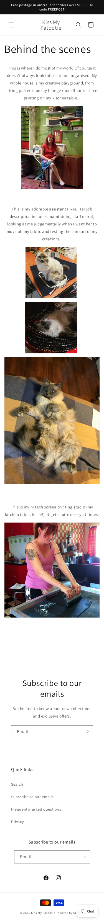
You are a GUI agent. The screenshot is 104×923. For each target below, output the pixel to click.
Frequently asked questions (36, 809)
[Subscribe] (86, 731)
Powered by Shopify (70, 913)
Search (17, 784)
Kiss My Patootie (43, 913)
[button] (11, 25)
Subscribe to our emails (32, 796)
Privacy (17, 821)
